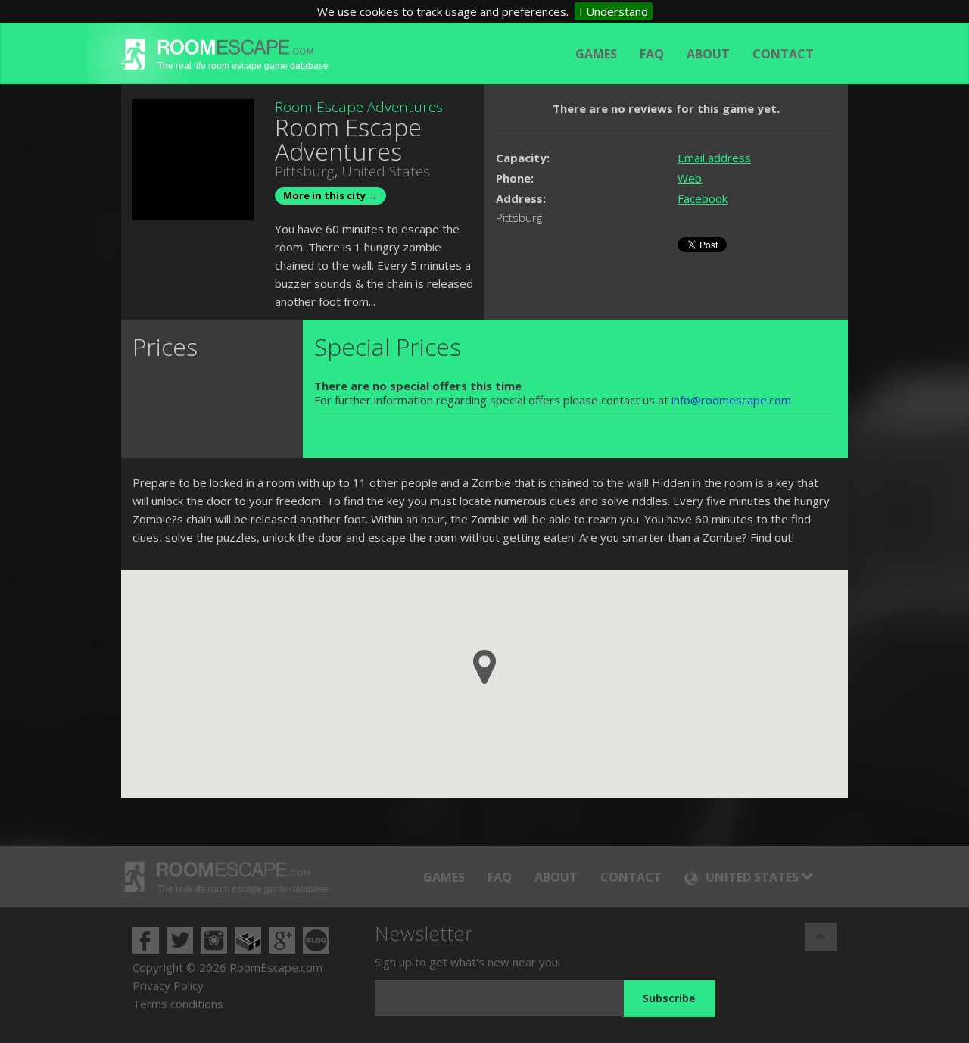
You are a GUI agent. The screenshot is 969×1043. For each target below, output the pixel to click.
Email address (714, 157)
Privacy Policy (168, 985)
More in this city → (330, 195)
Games (596, 53)
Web (690, 178)
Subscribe (669, 998)
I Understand (613, 11)
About (708, 53)
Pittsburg (305, 171)
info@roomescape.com (731, 400)
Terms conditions (177, 1003)
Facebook (703, 198)
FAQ (652, 53)
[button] (484, 667)
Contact (783, 53)
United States (385, 171)
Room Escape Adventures (359, 107)
